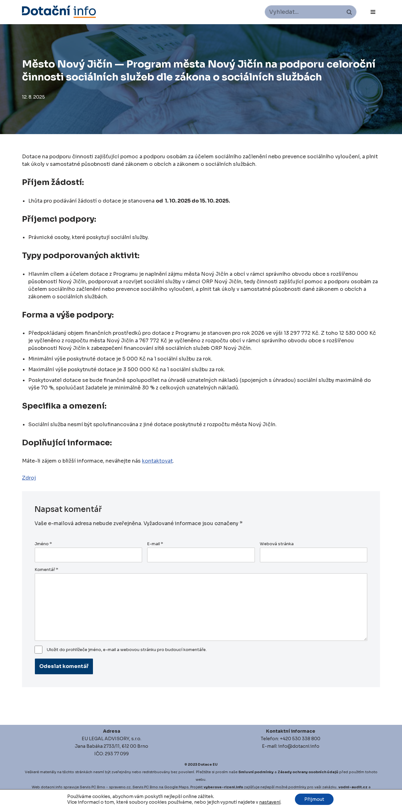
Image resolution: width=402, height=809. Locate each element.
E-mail (155, 543)
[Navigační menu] (373, 12)
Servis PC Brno (92, 787)
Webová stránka (277, 543)
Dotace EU (208, 764)
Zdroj (29, 478)
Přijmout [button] (314, 799)
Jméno (43, 543)
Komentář (46, 569)
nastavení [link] (269, 802)
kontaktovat (157, 461)
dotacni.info (51, 787)
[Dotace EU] (59, 12)
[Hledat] (349, 12)
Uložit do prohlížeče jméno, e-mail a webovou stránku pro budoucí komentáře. (127, 649)
